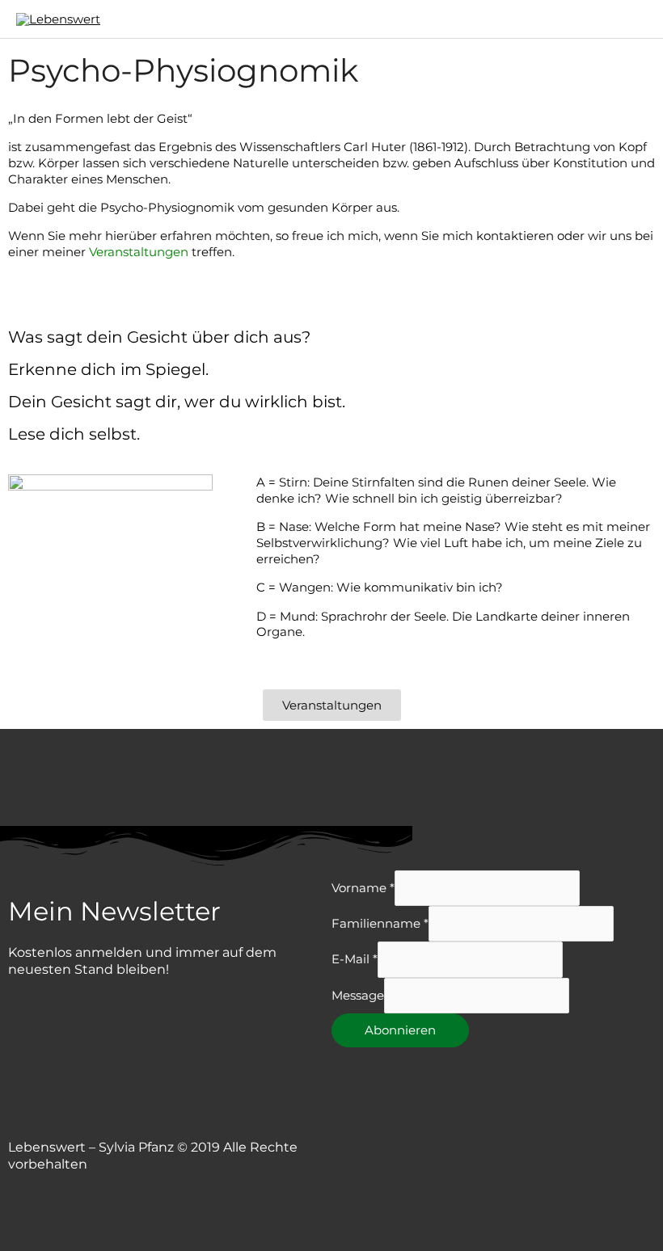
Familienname (380, 923)
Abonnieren (400, 1030)
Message (358, 995)
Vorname (363, 887)
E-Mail (355, 959)
